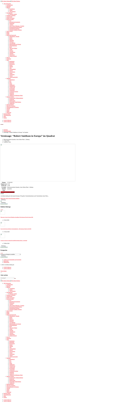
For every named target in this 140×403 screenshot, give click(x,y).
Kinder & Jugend (10, 18)
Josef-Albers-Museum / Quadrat (16, 26)
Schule (10, 10)
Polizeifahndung (13, 45)
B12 (10, 20)
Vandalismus (12, 52)
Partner (5, 117)
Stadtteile (8, 78)
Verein (7, 110)
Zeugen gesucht (13, 56)
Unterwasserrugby (13, 77)
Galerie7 (11, 24)
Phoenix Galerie (13, 14)
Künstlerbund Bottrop (14, 28)
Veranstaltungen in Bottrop (12, 107)
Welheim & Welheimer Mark (16, 95)
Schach (11, 70)
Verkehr (8, 108)
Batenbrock (12, 79)
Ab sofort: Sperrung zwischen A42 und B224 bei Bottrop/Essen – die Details (14, 240)
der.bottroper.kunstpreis (14, 22)
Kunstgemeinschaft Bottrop (15, 27)
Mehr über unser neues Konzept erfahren (10, 198)
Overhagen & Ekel (13, 91)
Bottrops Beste (7, 113)
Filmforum (11, 23)
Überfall (11, 51)
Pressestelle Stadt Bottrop (15, 102)
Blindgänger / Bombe (14, 36)
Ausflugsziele (9, 5)
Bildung (8, 7)
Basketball (11, 62)
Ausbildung (12, 9)
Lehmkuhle (12, 90)
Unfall (10, 49)
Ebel (10, 82)
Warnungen (12, 54)
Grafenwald (12, 87)
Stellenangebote (10, 104)
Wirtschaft (8, 112)
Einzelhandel (9, 12)
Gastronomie (9, 16)
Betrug (10, 39)
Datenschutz (6, 262)
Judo (10, 68)
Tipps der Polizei (13, 48)
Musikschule (12, 100)
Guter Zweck (9, 31)
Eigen (10, 83)
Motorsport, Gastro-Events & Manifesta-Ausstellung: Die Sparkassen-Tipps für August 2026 (17, 217)
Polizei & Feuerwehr (11, 35)
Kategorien (3, 254)
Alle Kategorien (7, 3)
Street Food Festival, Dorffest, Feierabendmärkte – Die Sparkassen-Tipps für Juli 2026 (16, 228)
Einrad (10, 65)
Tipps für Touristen (10, 106)
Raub (10, 47)
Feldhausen (12, 85)
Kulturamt (11, 99)
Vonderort (11, 94)
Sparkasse (8, 58)
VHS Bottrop (12, 11)
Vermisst (11, 53)
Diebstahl (11, 40)
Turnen (11, 75)
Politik (7, 33)
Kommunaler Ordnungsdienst (16, 98)
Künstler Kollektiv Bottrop (15, 30)
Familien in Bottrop (10, 15)
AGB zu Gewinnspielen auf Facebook (12, 259)
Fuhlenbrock (12, 86)
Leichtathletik (12, 69)
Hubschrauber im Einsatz (15, 44)
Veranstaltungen (7, 115)
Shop (5, 116)
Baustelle (8, 6)
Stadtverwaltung (10, 96)
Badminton (11, 61)
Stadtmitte (11, 92)
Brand (10, 37)
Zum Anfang (3, 271)
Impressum (6, 261)
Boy (10, 81)
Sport (7, 60)
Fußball (11, 66)
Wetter (7, 111)
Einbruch (11, 41)
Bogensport (12, 64)
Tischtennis (12, 74)
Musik (7, 32)
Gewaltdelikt (12, 43)
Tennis (10, 73)
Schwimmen (12, 71)
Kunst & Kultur (10, 19)
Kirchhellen (12, 89)
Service (8, 57)
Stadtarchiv (12, 103)
